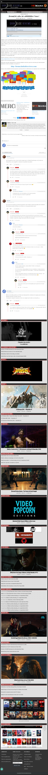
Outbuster (26, 768)
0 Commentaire (28, 411)
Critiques (22, 14)
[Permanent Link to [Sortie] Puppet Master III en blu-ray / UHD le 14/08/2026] (24, 625)
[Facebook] (43, 10)
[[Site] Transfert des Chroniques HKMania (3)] (39, 106)
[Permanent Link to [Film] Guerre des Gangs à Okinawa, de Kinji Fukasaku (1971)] (24, 559)
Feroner (8, 156)
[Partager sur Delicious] (34, 118)
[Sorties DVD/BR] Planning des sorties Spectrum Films (17, 601)
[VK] (44, 10)
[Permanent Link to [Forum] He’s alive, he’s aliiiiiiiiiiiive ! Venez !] (24, 28)
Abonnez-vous (17, 765)
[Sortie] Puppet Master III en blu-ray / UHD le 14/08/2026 (24, 638)
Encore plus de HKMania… (7, 577)
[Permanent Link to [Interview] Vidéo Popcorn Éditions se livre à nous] (24, 508)
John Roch (18, 411)
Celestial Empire (27, 754)
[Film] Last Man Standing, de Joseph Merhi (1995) (18, 595)
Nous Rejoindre (38, 758)
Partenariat (37, 759)
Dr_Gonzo (18, 305)
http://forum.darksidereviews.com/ (24, 66)
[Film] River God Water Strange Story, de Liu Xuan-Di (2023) (13, 686)
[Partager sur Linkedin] (32, 118)
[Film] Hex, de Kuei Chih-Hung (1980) (15, 599)
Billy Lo (2, 593)
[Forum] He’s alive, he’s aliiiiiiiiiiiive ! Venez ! (24, 16)
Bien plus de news (5, 642)
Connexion (3, 754)
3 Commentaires (28, 522)
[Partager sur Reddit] (26, 118)
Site (27, 14)
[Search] (46, 10)
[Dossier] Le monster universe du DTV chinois (11, 692)
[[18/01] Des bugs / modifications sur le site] (24, 107)
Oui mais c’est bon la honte (7, 453)
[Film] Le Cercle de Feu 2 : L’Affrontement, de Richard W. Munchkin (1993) (24, 449)
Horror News (27, 759)
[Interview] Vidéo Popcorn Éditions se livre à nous (24, 521)
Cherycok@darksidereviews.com (8, 58)
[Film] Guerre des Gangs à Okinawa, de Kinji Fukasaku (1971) (24, 572)
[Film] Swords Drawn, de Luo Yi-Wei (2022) (24, 680)
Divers (25, 14)
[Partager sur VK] (28, 118)
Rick (14, 243)
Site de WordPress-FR (5, 761)
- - (24, 344)
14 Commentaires (29, 18)
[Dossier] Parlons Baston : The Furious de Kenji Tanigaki (24, 491)
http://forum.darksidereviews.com (22, 237)
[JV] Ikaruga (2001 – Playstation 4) (24, 409)
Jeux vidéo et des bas (28, 761)
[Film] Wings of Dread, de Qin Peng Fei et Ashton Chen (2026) (14, 689)
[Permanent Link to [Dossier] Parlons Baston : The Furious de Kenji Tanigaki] (24, 478)
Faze (22, 233)
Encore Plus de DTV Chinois (7, 684)
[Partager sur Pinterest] (24, 118)
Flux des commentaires (6, 759)
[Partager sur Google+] (22, 118)
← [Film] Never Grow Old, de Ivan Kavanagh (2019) (11, 134)
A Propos (37, 755)
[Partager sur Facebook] (20, 118)
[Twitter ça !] (18, 118)
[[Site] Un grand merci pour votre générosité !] (8, 106)
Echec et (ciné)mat (28, 756)
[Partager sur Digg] (30, 118)
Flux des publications (5, 756)
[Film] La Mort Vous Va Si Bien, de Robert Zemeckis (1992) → (34, 135)
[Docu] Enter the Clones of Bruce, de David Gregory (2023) (20, 591)
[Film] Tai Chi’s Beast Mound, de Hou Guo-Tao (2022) (12, 694)
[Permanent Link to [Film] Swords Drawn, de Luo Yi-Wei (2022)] (24, 667)
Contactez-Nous (38, 754)
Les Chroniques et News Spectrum (8, 347)
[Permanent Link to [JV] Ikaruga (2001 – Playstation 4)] (24, 396)
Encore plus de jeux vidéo (7, 414)
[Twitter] (41, 10)
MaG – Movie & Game (28, 766)
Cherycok (17, 18)
